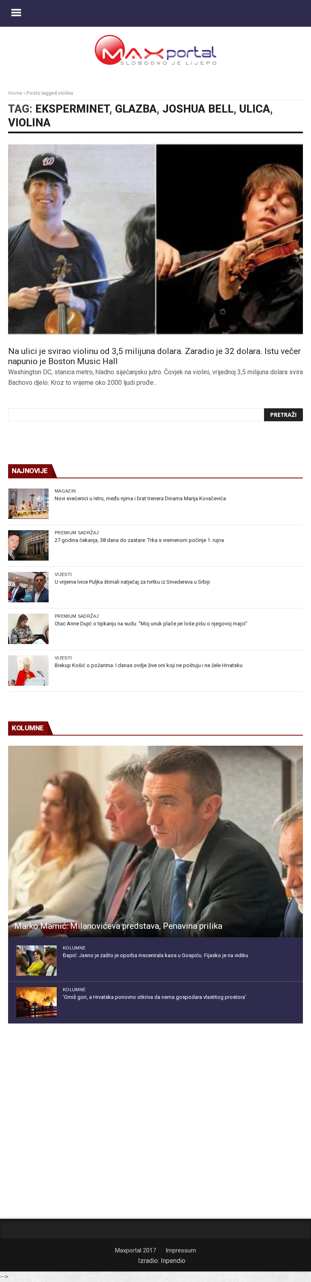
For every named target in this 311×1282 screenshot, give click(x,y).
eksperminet (72, 108)
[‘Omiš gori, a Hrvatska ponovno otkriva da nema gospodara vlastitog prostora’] (36, 1002)
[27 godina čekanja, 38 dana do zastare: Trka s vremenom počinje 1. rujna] (28, 545)
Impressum (181, 1250)
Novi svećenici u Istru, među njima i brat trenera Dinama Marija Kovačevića (140, 498)
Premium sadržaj (77, 532)
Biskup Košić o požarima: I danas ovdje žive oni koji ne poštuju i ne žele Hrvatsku (149, 665)
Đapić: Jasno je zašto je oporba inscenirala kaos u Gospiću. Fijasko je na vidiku (155, 955)
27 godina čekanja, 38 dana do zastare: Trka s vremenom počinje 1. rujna (139, 540)
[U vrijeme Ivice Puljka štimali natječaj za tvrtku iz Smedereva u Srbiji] (28, 587)
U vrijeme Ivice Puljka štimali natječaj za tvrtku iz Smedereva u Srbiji (132, 582)
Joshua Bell (198, 108)
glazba (136, 108)
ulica (254, 108)
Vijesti (63, 574)
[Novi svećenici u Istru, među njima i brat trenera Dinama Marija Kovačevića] (28, 503)
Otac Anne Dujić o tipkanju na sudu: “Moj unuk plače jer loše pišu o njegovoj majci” (151, 624)
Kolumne (74, 947)
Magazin (65, 490)
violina (29, 122)
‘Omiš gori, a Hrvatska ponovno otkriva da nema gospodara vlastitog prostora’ (154, 997)
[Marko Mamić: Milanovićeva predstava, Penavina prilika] (155, 841)
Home (15, 93)
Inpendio (173, 1261)
